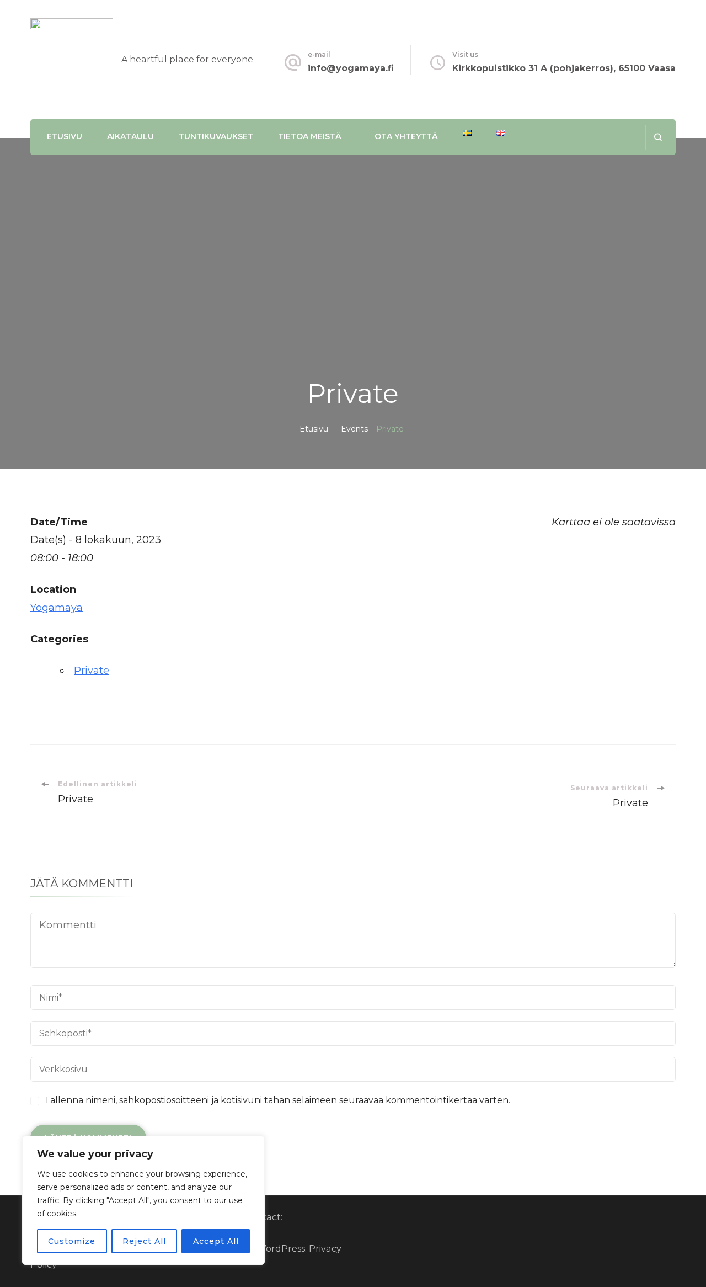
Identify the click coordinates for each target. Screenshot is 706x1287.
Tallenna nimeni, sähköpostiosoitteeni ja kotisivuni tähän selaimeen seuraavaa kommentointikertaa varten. (277, 1100)
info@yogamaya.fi (351, 68)
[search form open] (657, 137)
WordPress (280, 1248)
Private (91, 670)
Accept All (216, 1241)
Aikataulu (130, 136)
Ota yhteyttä (406, 136)
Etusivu (64, 136)
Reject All (144, 1241)
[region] (143, 1200)
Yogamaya (56, 608)
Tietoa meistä (309, 136)
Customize (71, 1241)
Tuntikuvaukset (216, 136)
